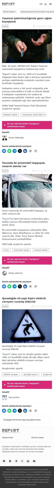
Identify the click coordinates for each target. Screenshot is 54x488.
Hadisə (5, 26)
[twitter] (20, 151)
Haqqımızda (7, 437)
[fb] (4, 151)
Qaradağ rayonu (30, 374)
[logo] (8, 4)
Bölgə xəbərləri (16, 273)
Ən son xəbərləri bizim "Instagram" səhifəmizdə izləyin (23, 125)
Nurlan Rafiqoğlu (16, 137)
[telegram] (15, 151)
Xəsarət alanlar (41, 250)
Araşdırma (47, 374)
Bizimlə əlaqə (37, 437)
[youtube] (34, 461)
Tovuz (6, 250)
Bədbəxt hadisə (10, 114)
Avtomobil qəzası (21, 250)
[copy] (36, 151)
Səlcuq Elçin (14, 397)
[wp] (9, 151)
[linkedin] (25, 151)
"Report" (6, 218)
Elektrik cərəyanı (11, 374)
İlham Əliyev (9, 12)
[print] (30, 151)
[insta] (10, 461)
